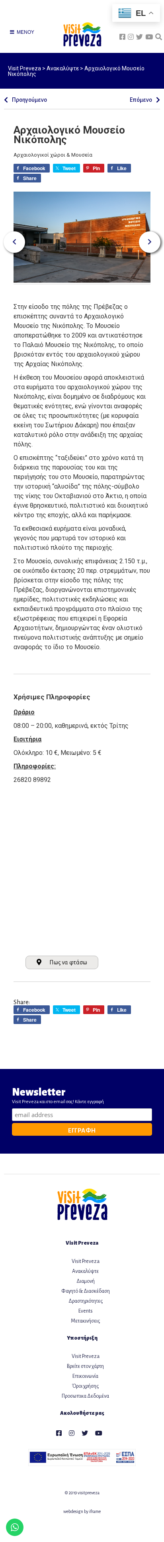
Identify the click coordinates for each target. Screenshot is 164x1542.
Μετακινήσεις (85, 1321)
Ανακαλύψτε (85, 1271)
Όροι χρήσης (85, 1386)
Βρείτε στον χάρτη (85, 1366)
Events (85, 1311)
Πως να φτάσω (68, 962)
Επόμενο (141, 100)
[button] (14, 242)
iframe (95, 1511)
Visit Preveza (86, 1261)
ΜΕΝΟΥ (25, 32)
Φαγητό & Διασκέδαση (85, 1291)
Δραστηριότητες (85, 1301)
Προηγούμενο (29, 100)
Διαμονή (85, 1281)
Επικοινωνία (85, 1376)
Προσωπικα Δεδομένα (85, 1396)
